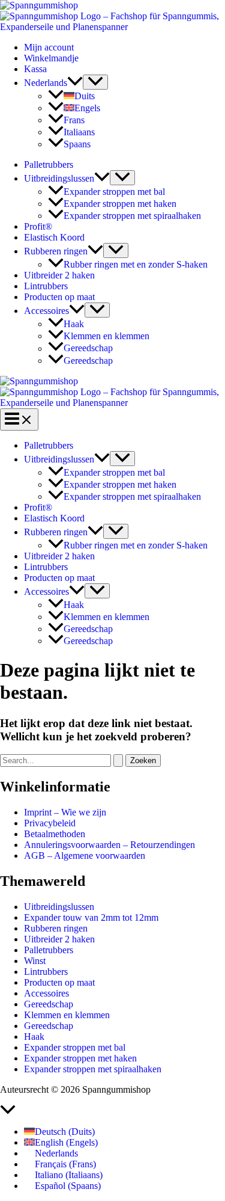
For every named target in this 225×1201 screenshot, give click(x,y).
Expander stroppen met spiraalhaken (132, 215)
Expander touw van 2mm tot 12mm (91, 917)
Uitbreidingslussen (59, 178)
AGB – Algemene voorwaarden (84, 855)
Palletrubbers (48, 164)
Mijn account (49, 47)
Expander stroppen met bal (114, 191)
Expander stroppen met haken (120, 203)
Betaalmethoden (54, 834)
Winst (35, 961)
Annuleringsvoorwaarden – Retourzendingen (109, 845)
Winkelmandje (51, 58)
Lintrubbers (46, 286)
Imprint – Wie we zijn (65, 812)
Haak (74, 324)
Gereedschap (88, 348)
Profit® (38, 226)
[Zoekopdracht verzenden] (118, 760)
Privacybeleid (50, 823)
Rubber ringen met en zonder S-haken (136, 264)
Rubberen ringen (56, 251)
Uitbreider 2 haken (59, 275)
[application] (75, 83)
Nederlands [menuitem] (56, 1153)
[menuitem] (53, 83)
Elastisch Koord (54, 237)
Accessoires (46, 311)
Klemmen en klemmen (106, 336)
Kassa (35, 69)
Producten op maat (59, 297)
